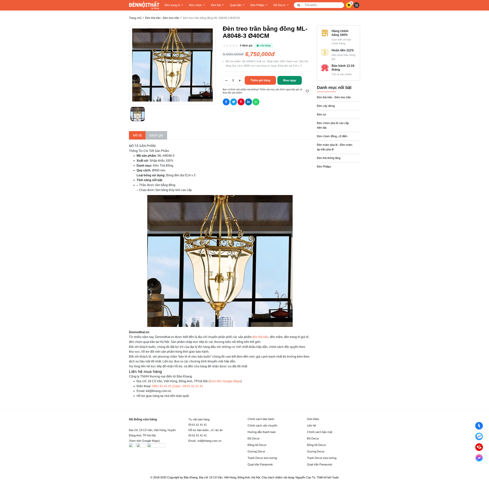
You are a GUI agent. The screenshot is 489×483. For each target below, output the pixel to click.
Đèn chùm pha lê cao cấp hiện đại (333, 125)
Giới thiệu (313, 419)
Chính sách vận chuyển (262, 425)
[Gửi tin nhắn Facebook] (479, 458)
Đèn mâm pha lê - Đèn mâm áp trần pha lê (334, 147)
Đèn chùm (195, 5)
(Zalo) (166, 386)
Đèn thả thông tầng (328, 158)
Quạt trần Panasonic (260, 464)
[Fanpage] (479, 426)
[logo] (144, 5)
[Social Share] (226, 101)
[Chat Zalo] (479, 436)
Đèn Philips (257, 5)
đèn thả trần (260, 337)
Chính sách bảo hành (261, 419)
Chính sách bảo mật (319, 432)
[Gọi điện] (479, 447)
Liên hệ (311, 425)
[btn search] (299, 5)
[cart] (348, 5)
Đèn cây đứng (326, 105)
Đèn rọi (321, 114)
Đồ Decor (280, 5)
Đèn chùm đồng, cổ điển (332, 136)
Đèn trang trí (172, 5)
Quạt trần (235, 5)
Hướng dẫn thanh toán (262, 432)
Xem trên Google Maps (225, 381)
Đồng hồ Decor (257, 445)
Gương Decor (256, 451)
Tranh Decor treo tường (262, 458)
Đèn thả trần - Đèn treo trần (334, 97)
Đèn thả (216, 5)
